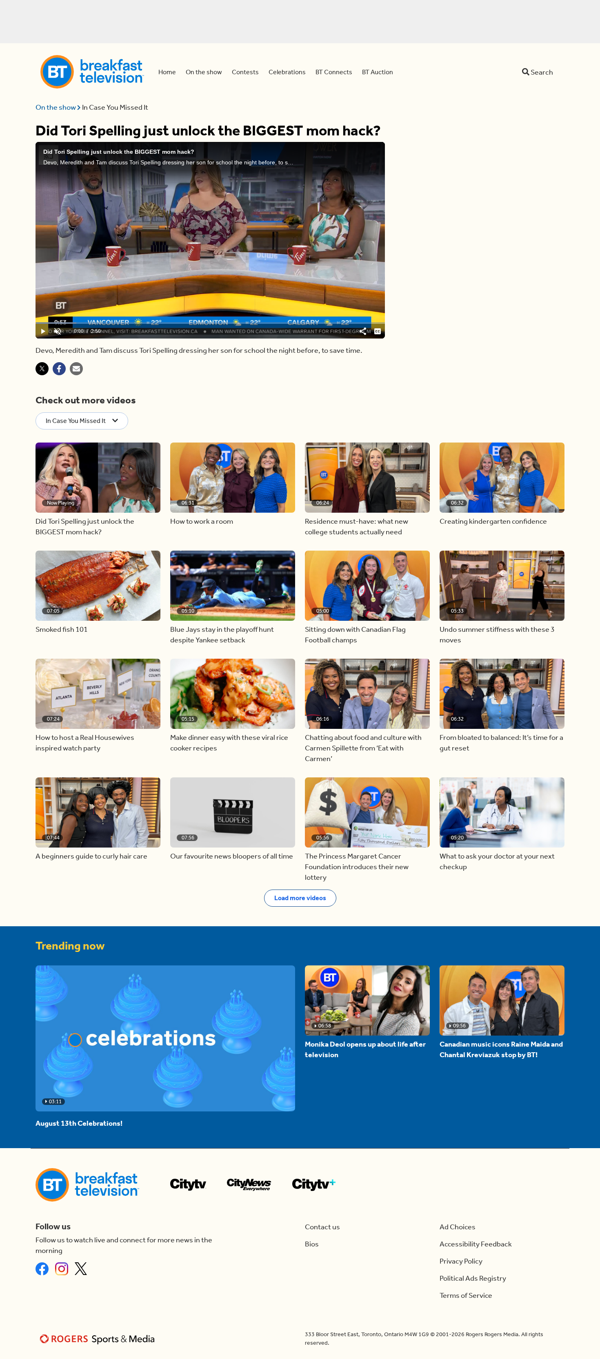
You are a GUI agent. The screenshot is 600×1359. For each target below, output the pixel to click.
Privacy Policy (461, 1261)
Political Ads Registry (473, 1278)
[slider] (210, 323)
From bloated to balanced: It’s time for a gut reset (501, 743)
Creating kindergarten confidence (493, 521)
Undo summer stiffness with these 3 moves (497, 634)
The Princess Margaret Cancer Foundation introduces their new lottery (357, 867)
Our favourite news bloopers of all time (231, 856)
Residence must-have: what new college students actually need (356, 526)
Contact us (322, 1226)
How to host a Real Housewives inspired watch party (85, 743)
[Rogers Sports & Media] (99, 1339)
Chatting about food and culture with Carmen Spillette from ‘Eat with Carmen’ (363, 748)
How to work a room (201, 521)
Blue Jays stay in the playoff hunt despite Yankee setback (222, 634)
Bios (312, 1243)
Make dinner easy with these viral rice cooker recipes (229, 743)
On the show (56, 107)
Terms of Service (466, 1295)
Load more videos (300, 898)
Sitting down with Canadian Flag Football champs (355, 634)
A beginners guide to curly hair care (91, 856)
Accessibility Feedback (476, 1243)
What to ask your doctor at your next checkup (497, 861)
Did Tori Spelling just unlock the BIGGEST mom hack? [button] (85, 526)
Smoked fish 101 (62, 629)
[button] (98, 478)
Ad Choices (458, 1226)
